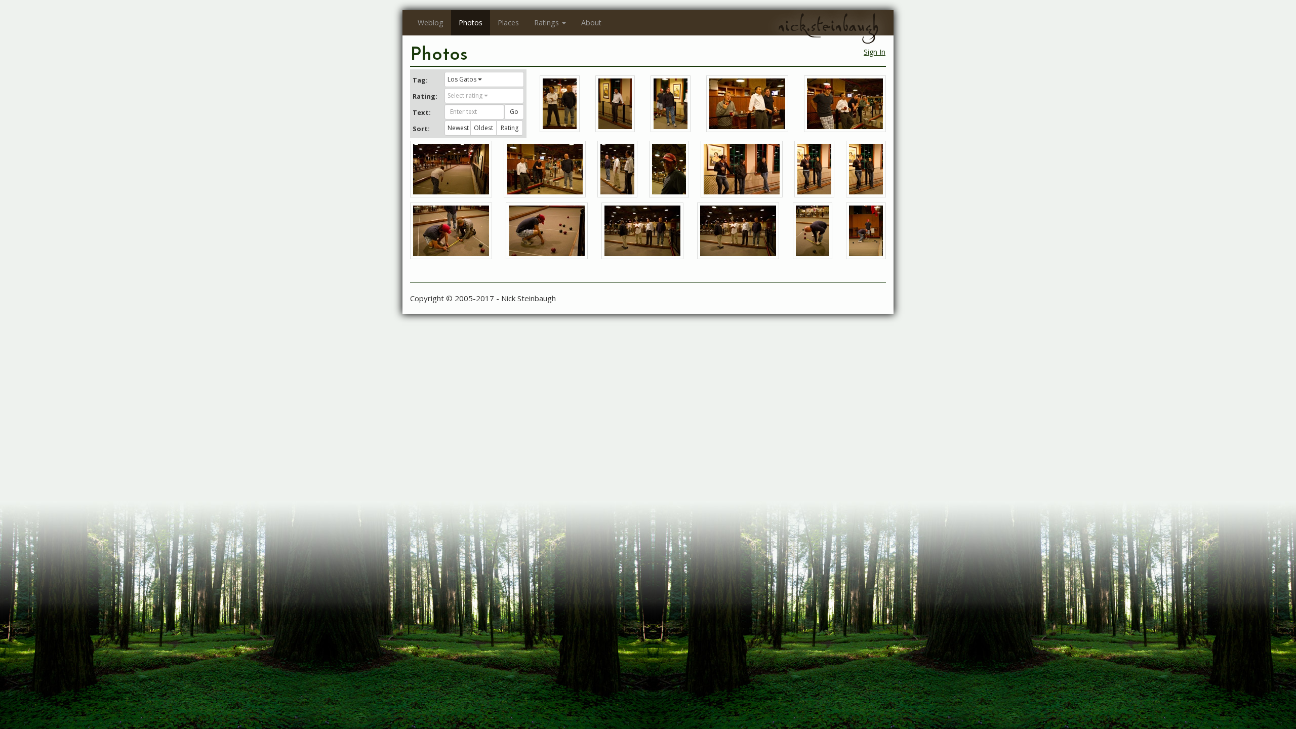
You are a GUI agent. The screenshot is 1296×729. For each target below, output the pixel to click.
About (591, 22)
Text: (422, 112)
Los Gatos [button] (462, 79)
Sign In (874, 52)
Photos (470, 22)
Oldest (483, 128)
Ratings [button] (546, 22)
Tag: (420, 80)
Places (508, 22)
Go (514, 111)
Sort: (421, 128)
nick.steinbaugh (828, 25)
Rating (509, 128)
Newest (458, 128)
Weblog (430, 22)
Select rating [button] (465, 95)
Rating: (425, 96)
